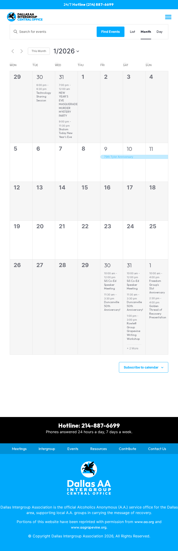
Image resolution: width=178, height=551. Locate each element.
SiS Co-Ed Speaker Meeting (110, 284)
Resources (98, 448)
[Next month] (21, 51)
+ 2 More (132, 348)
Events (72, 448)
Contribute (127, 448)
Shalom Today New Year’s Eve (66, 133)
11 (151, 148)
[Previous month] (12, 51)
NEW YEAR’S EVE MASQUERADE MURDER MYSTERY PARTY (68, 104)
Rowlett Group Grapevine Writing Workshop (133, 331)
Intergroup (46, 448)
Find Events (110, 31)
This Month (39, 51)
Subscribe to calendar (141, 367)
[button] (168, 17)
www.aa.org (144, 521)
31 (61, 76)
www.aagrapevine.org (88, 527)
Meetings (19, 448)
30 (39, 76)
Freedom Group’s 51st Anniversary (157, 286)
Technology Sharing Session (43, 96)
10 (129, 148)
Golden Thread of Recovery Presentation (157, 311)
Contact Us (157, 448)
